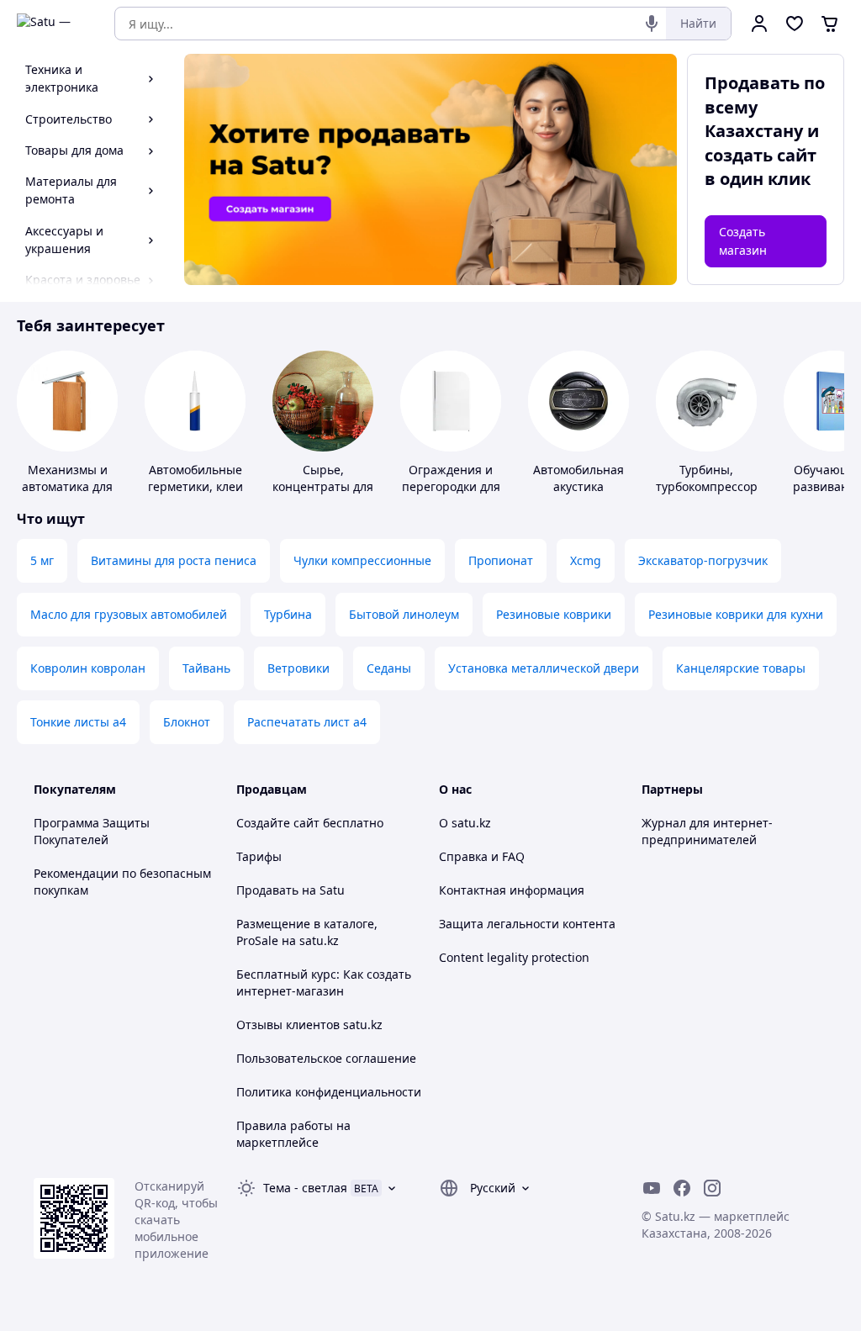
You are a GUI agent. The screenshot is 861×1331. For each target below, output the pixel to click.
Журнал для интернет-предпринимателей (707, 831)
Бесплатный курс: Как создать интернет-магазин (323, 982)
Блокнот (186, 722)
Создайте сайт (278, 823)
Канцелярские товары (741, 668)
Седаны (389, 668)
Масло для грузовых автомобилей (128, 614)
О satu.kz (465, 823)
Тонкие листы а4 (78, 722)
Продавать (267, 890)
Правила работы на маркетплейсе (293, 1133)
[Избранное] (794, 23)
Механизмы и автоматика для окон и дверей (67, 486)
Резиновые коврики (553, 614)
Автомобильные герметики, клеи (195, 478)
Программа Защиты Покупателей (92, 831)
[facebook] (682, 1188)
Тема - (305, 1188)
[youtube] (652, 1188)
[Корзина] (830, 23)
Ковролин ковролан (87, 668)
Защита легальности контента (527, 924)
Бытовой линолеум (404, 614)
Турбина (288, 614)
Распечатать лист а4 (307, 722)
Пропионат (500, 560)
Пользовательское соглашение (326, 1058)
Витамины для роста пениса (173, 560)
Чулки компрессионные (362, 560)
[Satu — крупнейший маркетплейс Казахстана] (54, 23)
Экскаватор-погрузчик (703, 560)
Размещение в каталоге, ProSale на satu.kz (307, 932)
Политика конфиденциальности (328, 1092)
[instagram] (712, 1188)
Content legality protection (514, 957)
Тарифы (259, 856)
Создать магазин (743, 241)
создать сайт (760, 155)
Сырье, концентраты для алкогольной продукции (322, 495)
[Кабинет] (759, 23)
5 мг (42, 560)
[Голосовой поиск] (651, 24)
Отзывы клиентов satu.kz (309, 1025)
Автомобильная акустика (578, 478)
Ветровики (298, 668)
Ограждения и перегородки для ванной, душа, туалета (451, 495)
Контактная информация (511, 890)
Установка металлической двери (543, 668)
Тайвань (206, 668)
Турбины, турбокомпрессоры (711, 478)
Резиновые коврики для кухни (735, 614)
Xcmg (585, 560)
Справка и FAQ (482, 856)
